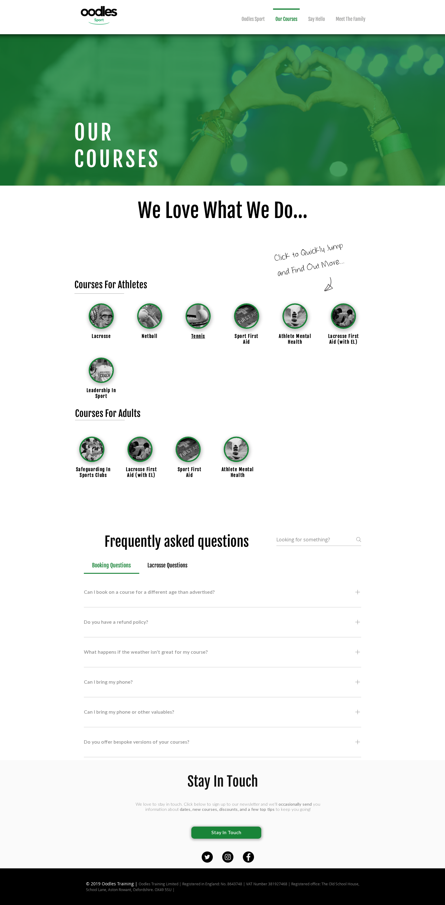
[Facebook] (248, 857)
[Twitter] (207, 857)
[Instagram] (227, 857)
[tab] (111, 565)
